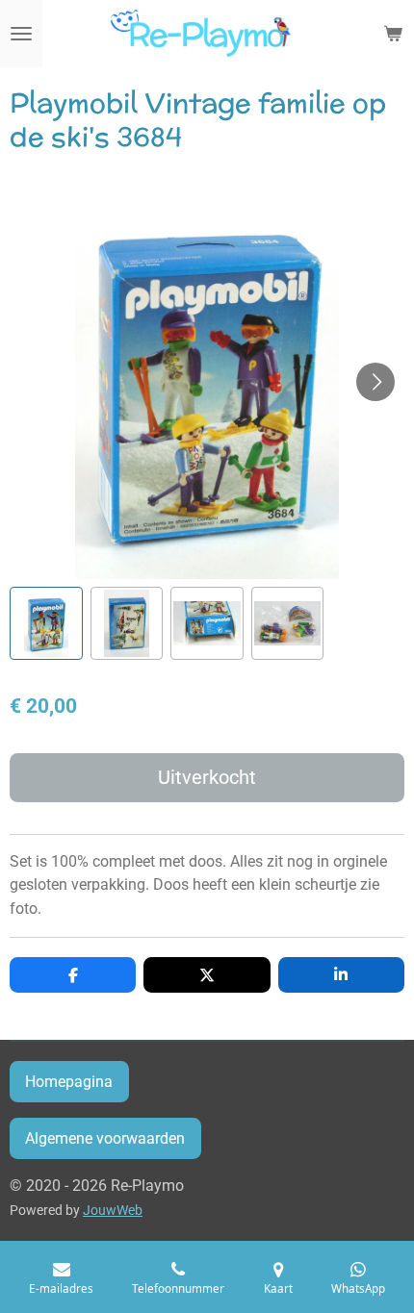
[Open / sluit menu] (21, 33)
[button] (46, 623)
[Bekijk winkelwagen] (393, 33)
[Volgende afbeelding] (375, 382)
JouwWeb (112, 1210)
